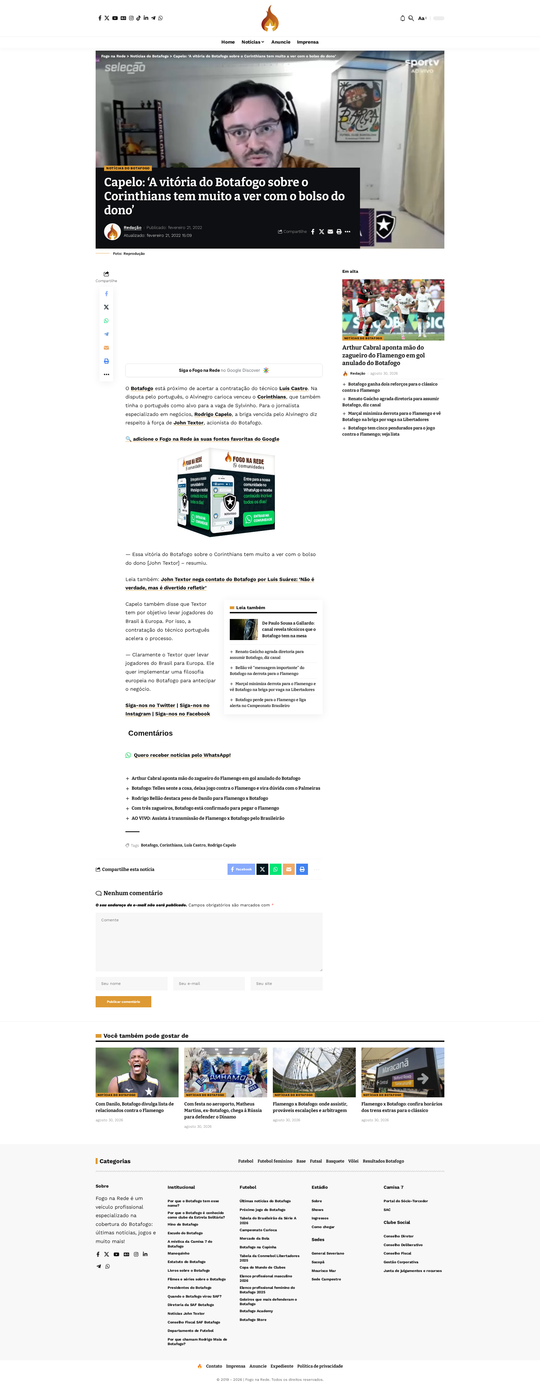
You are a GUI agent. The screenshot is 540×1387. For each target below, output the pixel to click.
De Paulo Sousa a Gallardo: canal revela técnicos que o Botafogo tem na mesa (289, 629)
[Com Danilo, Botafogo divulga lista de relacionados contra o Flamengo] (137, 1072)
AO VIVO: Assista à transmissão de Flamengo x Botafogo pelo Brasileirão (208, 818)
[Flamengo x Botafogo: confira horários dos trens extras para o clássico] (402, 1072)
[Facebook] (100, 18)
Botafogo (142, 388)
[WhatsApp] (160, 18)
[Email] (330, 231)
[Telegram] (153, 18)
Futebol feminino (275, 1161)
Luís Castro (293, 388)
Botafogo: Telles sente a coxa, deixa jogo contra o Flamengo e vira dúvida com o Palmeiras (226, 788)
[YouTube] (115, 18)
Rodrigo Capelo (213, 414)
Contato (214, 1366)
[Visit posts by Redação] (112, 231)
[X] (107, 18)
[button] (411, 18)
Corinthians (271, 397)
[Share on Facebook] (313, 231)
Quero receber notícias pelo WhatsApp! (182, 755)
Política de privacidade (320, 1366)
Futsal (316, 1161)
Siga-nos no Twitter (150, 705)
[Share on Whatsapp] (106, 321)
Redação (132, 227)
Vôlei (353, 1161)
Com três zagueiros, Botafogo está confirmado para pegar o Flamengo (205, 808)
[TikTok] (138, 18)
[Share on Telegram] (106, 334)
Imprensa (235, 1366)
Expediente (282, 1366)
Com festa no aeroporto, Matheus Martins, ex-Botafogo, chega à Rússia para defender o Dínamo (223, 1110)
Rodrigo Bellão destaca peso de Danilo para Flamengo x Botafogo (200, 798)
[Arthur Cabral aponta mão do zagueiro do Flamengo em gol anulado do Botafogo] (393, 310)
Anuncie (258, 1366)
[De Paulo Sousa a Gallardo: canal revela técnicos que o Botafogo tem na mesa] (244, 629)
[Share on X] (321, 231)
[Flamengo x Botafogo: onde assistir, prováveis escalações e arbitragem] (314, 1072)
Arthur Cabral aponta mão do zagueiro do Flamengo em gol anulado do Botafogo (216, 778)
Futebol (245, 1161)
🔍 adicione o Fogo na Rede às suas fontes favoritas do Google (202, 439)
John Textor (189, 422)
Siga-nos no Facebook (182, 714)
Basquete (335, 1161)
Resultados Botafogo (383, 1161)
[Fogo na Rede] (270, 18)
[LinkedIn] (146, 18)
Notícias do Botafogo (128, 168)
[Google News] (123, 18)
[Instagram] (131, 18)
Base (301, 1161)
